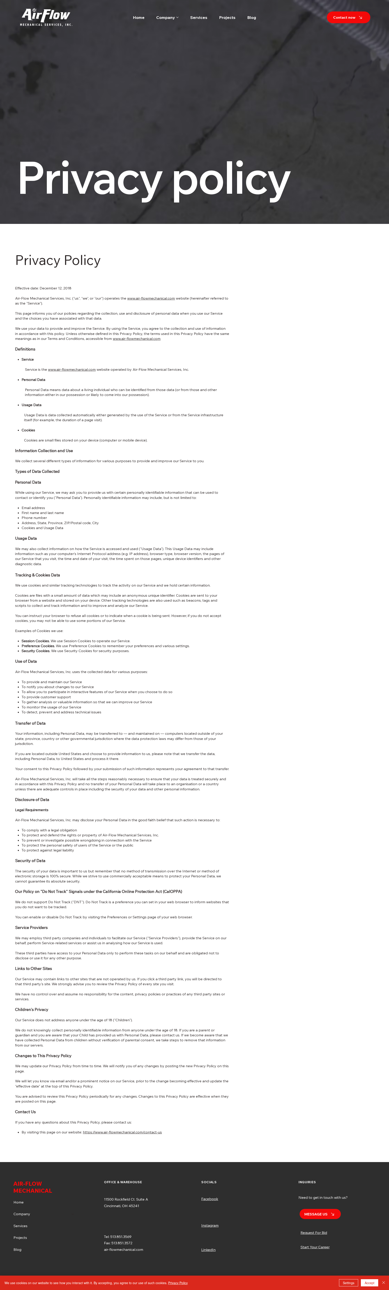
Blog (17, 1249)
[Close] (383, 1282)
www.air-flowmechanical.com (151, 298)
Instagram (210, 1225)
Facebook (209, 1199)
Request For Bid (314, 1232)
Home (19, 1202)
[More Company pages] (177, 17)
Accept (369, 1283)
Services (20, 1226)
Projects (20, 1237)
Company (22, 1214)
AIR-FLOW (27, 1183)
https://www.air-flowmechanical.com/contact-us (122, 1132)
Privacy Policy (178, 1283)
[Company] (73, 1214)
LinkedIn (208, 1249)
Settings (348, 1283)
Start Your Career (315, 1247)
